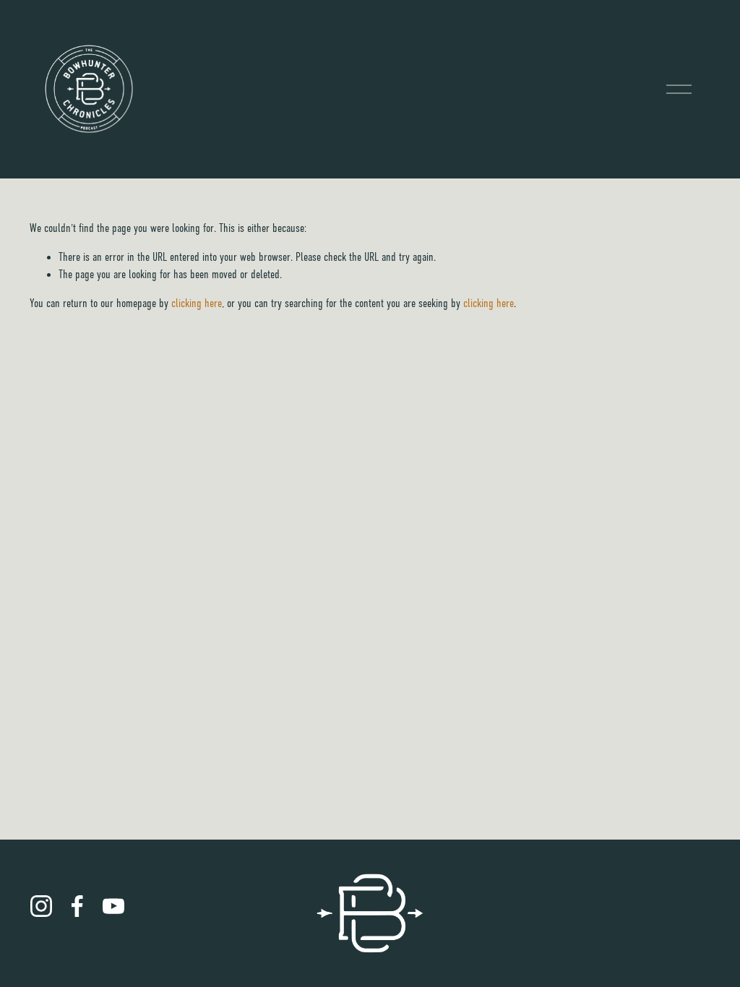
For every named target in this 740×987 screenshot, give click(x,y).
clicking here (196, 303)
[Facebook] (77, 906)
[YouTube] (113, 906)
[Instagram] (41, 906)
